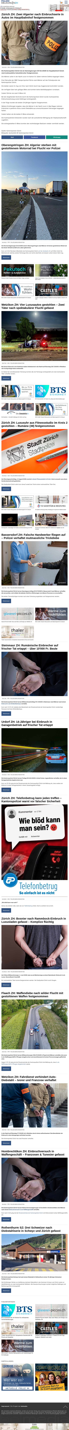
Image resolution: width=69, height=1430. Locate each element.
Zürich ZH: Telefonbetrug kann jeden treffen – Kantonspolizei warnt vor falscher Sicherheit (31, 799)
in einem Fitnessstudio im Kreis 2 (41, 479)
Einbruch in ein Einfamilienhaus (11, 703)
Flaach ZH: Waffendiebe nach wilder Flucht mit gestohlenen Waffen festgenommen (32, 995)
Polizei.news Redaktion (17, 67)
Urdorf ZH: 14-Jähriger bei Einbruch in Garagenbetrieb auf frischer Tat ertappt (27, 723)
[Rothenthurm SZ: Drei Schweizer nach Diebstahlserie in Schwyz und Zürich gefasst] (34, 1252)
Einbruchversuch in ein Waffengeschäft (21, 1209)
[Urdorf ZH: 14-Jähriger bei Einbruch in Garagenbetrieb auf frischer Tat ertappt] (34, 750)
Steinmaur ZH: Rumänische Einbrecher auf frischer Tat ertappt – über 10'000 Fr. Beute (29, 647)
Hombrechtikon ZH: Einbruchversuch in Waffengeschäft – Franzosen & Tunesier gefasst (32, 1153)
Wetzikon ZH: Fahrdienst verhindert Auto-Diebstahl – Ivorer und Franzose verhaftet (28, 1078)
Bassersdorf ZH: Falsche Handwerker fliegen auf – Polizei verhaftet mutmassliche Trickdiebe (33, 536)
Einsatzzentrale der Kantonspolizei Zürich (31, 1213)
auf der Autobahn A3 (44, 251)
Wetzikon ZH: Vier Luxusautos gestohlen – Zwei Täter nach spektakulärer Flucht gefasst (33, 306)
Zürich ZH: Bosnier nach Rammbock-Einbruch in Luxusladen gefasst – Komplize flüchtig (33, 920)
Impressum (5, 1406)
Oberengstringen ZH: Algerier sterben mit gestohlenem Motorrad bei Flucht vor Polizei (30, 146)
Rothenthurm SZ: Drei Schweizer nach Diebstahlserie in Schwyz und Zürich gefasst (30, 1229)
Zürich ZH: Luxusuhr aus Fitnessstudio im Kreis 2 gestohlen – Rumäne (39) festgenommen (34, 424)
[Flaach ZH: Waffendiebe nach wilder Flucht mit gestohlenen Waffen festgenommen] (34, 1024)
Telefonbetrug (28, 906)
